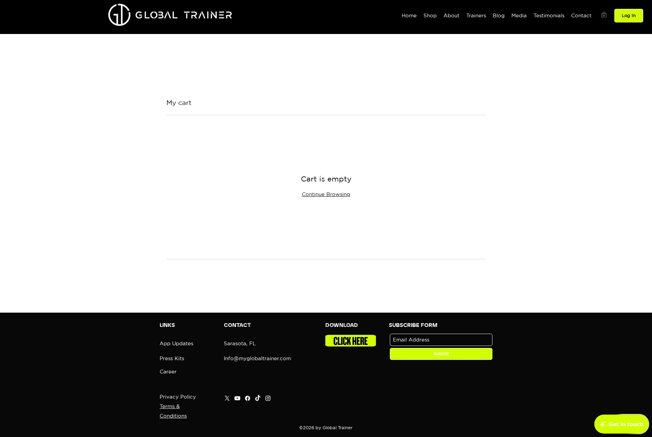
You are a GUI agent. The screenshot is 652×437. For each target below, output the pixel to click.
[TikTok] (257, 398)
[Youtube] (237, 398)
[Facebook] (247, 398)
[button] (603, 15)
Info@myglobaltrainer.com (257, 358)
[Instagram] (268, 398)
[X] (227, 398)
